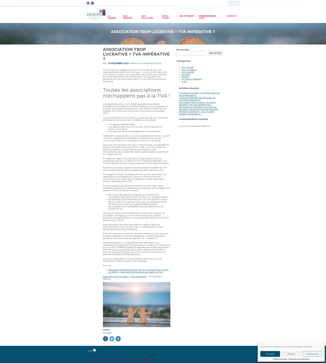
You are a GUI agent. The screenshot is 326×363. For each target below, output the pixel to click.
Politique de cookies (280, 359)
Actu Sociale (188, 72)
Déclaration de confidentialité (299, 359)
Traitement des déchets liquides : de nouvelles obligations (197, 99)
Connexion (233, 3)
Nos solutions (147, 17)
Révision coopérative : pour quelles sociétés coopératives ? (196, 112)
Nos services (127, 17)
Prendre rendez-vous (208, 17)
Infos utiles (165, 17)
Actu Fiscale (188, 67)
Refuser (291, 354)
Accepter (270, 354)
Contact (232, 16)
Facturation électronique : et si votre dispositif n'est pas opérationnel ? (197, 103)
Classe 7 (151, 359)
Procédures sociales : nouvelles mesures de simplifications (199, 94)
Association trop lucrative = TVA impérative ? (125, 276)
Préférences (312, 354)
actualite (186, 74)
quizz (184, 81)
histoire (185, 77)
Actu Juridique (189, 70)
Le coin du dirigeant (192, 79)
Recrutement (187, 16)
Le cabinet (111, 17)
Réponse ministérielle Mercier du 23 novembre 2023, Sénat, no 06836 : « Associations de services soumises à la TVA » (138, 271)
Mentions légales (109, 359)
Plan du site (92, 359)
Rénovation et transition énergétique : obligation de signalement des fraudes (198, 108)
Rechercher (182, 49)
